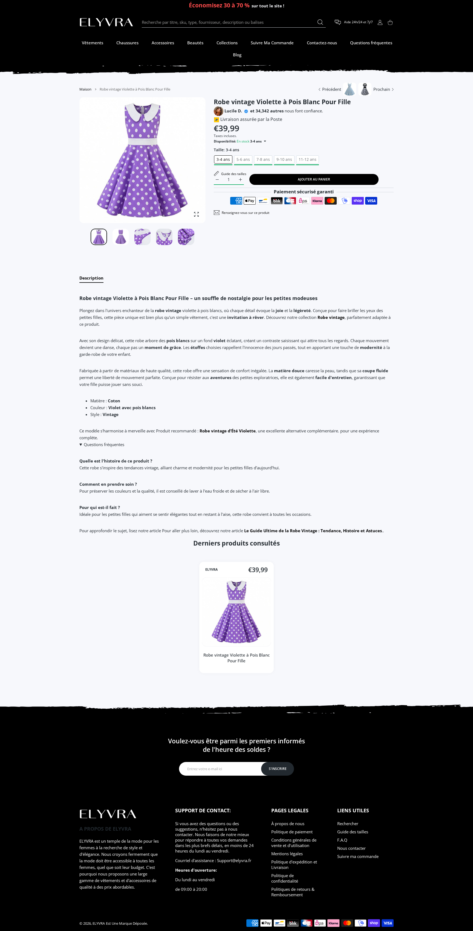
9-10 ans (284, 159)
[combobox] (234, 22)
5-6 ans (243, 159)
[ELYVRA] (106, 22)
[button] (188, 160)
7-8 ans (263, 159)
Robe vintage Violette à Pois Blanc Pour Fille (236, 658)
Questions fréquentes (104, 444)
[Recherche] (320, 22)
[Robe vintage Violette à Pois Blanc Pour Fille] (236, 611)
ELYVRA (211, 570)
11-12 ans (307, 159)
